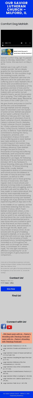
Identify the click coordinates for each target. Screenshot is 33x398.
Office (12, 283)
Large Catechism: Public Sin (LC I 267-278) (15, 383)
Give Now (11, 289)
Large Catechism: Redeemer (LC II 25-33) (14, 346)
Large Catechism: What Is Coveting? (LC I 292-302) (17, 376)
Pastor (7, 283)
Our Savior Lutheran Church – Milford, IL (16, 8)
